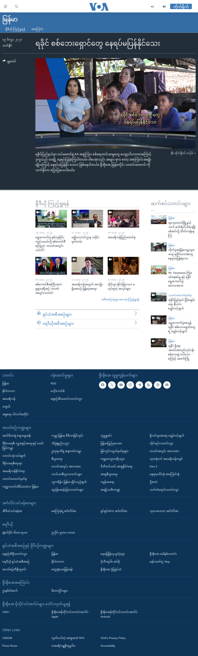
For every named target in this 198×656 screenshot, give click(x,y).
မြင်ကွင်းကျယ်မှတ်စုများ (115, 450)
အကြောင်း (37, 29)
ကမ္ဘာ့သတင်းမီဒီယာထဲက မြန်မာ (20, 486)
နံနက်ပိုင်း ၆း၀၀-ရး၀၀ (14, 532)
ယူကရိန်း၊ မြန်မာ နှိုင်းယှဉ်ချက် (69, 481)
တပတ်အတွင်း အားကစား (66, 466)
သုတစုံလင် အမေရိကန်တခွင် (166, 458)
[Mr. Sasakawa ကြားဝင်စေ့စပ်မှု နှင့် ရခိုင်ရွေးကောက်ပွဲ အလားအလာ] (158, 269)
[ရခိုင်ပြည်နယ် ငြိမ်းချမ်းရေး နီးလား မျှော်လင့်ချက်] (158, 297)
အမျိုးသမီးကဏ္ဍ (110, 489)
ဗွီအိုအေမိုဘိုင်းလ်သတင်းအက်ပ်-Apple (70, 614)
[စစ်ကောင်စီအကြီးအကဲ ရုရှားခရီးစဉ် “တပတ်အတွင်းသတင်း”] (51, 266)
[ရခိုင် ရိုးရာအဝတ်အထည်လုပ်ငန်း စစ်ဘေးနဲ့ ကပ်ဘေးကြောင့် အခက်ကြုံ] (158, 342)
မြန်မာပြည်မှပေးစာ (111, 443)
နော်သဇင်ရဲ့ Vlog (160, 561)
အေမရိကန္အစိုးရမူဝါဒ (63, 645)
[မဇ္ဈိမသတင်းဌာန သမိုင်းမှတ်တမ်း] (87, 219)
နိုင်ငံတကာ (8, 391)
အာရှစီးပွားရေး (109, 474)
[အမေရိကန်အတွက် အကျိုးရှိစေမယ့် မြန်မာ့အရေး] (87, 266)
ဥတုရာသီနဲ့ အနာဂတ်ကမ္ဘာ (66, 450)
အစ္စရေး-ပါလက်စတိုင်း (15, 414)
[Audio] (153, 6)
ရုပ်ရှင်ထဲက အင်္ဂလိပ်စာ (114, 511)
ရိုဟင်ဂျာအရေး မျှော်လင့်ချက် (167, 435)
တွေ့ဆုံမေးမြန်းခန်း (62, 569)
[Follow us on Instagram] (130, 384)
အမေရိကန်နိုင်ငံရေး (13, 471)
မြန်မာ (171, 218)
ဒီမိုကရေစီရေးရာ (12, 463)
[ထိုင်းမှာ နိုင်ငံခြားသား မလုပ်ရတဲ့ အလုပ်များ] (123, 266)
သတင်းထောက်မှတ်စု (180, 295)
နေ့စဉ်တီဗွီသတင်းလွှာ (14, 553)
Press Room (9, 645)
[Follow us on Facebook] (102, 384)
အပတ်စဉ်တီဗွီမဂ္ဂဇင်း (14, 569)
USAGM (7, 638)
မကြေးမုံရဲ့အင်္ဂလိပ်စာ (63, 511)
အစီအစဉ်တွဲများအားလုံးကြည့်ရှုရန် (120, 299)
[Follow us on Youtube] (121, 384)
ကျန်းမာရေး (107, 481)
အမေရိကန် (8, 398)
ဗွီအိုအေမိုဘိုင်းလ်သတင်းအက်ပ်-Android (119, 614)
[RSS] (148, 384)
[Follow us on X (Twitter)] (111, 384)
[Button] (9, 62)
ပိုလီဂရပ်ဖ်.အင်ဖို (110, 561)
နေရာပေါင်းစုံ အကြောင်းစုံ (164, 474)
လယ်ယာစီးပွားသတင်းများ (66, 474)
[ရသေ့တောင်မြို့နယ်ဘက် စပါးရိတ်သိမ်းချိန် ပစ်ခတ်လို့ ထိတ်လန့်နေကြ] (158, 219)
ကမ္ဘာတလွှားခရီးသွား (113, 458)
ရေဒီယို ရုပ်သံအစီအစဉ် (15, 561)
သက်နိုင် (7, 45)
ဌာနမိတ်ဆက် (10, 590)
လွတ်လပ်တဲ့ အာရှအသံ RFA (67, 638)
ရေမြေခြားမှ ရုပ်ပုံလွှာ (113, 553)
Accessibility (108, 645)
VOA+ (5, 612)
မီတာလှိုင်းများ (59, 590)
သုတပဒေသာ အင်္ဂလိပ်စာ (164, 511)
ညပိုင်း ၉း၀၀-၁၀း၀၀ (63, 532)
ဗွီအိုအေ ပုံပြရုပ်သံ (111, 569)
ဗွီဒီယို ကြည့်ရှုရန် (15, 29)
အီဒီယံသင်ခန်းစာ (12, 511)
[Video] (164, 6)
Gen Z (153, 466)
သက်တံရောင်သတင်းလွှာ (164, 489)
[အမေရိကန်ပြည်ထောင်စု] (123, 219)
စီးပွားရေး (57, 458)
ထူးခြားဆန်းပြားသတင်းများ (67, 489)
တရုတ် (6, 406)
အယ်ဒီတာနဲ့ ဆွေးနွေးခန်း (16, 435)
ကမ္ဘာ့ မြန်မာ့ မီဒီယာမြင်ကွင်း (67, 435)
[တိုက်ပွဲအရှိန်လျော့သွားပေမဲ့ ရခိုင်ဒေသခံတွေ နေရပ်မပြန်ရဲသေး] (158, 247)
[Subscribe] (167, 384)
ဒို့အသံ (153, 481)
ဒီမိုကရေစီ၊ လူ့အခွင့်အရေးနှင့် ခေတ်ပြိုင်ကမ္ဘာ (23, 446)
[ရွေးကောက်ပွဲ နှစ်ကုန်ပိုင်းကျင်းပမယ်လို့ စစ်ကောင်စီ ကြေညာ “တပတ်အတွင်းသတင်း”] (51, 219)
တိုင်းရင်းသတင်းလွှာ (161, 443)
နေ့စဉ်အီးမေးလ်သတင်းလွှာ (66, 398)
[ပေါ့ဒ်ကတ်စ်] (157, 384)
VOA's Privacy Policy (113, 638)
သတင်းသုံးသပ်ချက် (14, 455)
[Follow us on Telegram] (139, 384)
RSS (53, 383)
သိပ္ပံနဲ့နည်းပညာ (60, 443)
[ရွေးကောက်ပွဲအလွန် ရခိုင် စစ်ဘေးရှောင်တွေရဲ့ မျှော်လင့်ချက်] (158, 319)
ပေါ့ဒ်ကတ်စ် (58, 391)
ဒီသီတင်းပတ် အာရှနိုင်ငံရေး (117, 466)
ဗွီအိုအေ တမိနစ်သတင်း (163, 553)
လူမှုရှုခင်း (106, 435)
